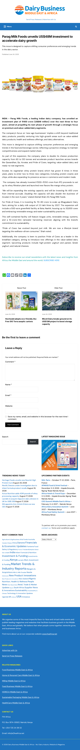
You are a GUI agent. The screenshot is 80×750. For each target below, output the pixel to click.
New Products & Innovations (10, 579)
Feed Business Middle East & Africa (17, 686)
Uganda (5, 597)
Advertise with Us (49, 19)
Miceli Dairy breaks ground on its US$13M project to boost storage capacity (57, 321)
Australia (31, 539)
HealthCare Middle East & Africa (16, 703)
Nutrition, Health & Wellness (14, 581)
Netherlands (5, 576)
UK (10, 597)
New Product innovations (22, 575)
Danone (21, 542)
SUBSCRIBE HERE (51, 260)
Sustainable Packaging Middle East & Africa (20, 697)
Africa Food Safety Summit (53, 512)
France (20, 549)
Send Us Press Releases (12, 656)
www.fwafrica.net (49, 634)
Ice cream (5, 553)
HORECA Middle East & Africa (15, 692)
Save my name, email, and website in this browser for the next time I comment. (38, 417)
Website (8, 406)
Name (8, 384)
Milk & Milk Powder (19, 572)
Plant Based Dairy (12, 585)
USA (19, 596)
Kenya (13, 559)
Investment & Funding (15, 555)
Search (5, 436)
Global (36, 549)
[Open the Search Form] (76, 26)
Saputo (11, 587)
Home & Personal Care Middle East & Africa (21, 675)
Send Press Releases (34, 19)
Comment (10, 362)
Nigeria (32, 578)
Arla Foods (24, 539)
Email (8, 395)
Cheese (9, 543)
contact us (46, 528)
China (14, 543)
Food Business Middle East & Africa (17, 670)
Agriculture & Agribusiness (11, 539)
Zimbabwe (26, 597)
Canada (4, 543)
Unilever (13, 597)
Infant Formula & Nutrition (25, 552)
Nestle (29, 572)
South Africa (19, 587)
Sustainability (21, 590)
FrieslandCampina (28, 549)
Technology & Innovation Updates (20, 593)
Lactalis (21, 560)
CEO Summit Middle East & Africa (56, 501)
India (12, 552)
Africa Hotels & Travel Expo (53, 493)
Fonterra (30, 546)
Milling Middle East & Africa (13, 681)
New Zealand (24, 579)
